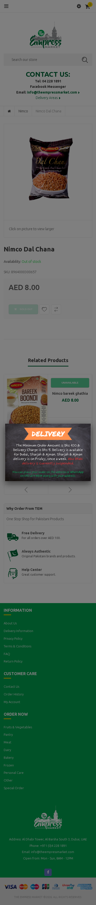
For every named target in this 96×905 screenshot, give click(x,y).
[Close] (91, 423)
